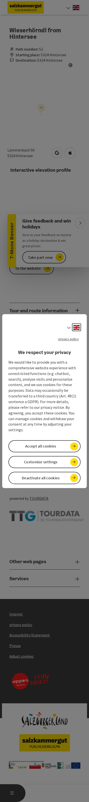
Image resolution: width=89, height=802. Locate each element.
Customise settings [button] (40, 462)
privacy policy (68, 339)
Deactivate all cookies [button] (41, 477)
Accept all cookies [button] (40, 446)
